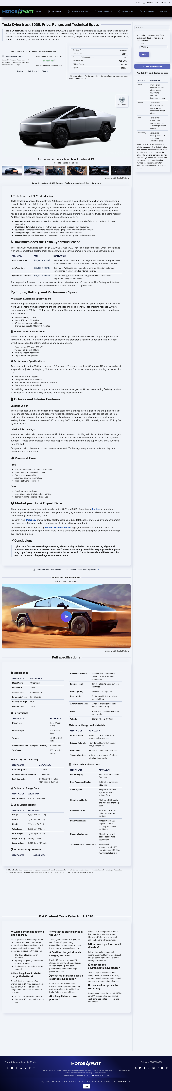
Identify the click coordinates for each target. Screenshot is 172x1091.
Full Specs (32, 71)
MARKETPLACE (105, 11)
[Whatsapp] (25, 1068)
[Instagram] (153, 1068)
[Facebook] (144, 1068)
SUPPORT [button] (164, 11)
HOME (38, 11)
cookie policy (96, 1075)
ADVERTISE (149, 11)
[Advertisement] (66, 893)
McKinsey (31, 520)
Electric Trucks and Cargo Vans (83, 570)
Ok (86, 1086)
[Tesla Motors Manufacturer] (122, 101)
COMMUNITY (127, 11)
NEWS (149, 3)
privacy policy (84, 1075)
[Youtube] (162, 1068)
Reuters (96, 509)
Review (20, 71)
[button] (12, 171)
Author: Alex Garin (13, 57)
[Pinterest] (29, 1068)
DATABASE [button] (56, 11)
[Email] (34, 1068)
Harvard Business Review (58, 527)
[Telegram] (12, 1068)
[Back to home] (18, 11)
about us (105, 1075)
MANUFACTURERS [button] (80, 11)
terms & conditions (70, 1075)
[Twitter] (7, 1068)
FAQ (44, 71)
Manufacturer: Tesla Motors (49, 570)
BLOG (137, 3)
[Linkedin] (21, 1068)
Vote (142, 43)
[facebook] (16, 1068)
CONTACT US (165, 3)
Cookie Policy (124, 1081)
